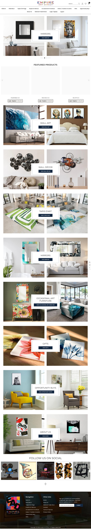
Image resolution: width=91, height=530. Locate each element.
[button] (2, 80)
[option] (45, 36)
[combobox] (73, 4)
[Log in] (82, 4)
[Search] (74, 4)
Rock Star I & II (45, 98)
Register (14, 101)
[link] (63, 471)
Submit (79, 505)
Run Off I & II (76, 98)
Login (9, 101)
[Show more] (45, 484)
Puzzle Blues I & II (15, 98)
